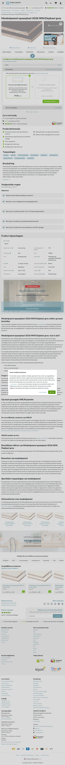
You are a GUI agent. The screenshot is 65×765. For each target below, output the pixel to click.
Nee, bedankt (43, 392)
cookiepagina (13, 384)
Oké (53, 392)
